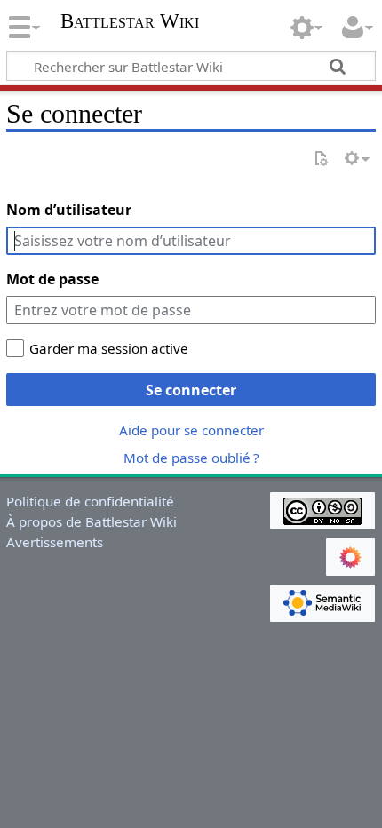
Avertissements (54, 542)
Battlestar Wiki (129, 22)
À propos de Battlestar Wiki (91, 521)
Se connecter (191, 390)
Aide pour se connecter (191, 430)
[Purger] (321, 159)
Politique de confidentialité (90, 501)
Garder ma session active (108, 348)
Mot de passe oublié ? (191, 457)
